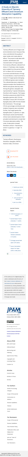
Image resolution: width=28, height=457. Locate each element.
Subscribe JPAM (17, 190)
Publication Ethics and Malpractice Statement (13, 432)
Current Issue (10, 373)
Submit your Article (18, 187)
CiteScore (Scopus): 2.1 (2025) (17, 214)
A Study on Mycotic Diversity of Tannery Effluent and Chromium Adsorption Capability (12, 10)
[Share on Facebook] (8, 175)
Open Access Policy (12, 355)
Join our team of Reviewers (18, 198)
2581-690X (17, 317)
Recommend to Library (18, 193)
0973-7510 (16, 315)
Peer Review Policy (12, 426)
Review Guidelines (12, 402)
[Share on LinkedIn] (14, 175)
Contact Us (10, 364)
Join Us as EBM (17, 202)
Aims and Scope (11, 344)
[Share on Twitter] (11, 175)
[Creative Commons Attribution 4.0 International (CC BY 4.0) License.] (10, 322)
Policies (9, 406)
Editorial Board (11, 347)
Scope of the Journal (12, 394)
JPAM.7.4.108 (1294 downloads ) (15, 167)
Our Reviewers (11, 443)
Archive (9, 379)
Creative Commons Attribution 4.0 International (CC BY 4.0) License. (14, 334)
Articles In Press (11, 376)
